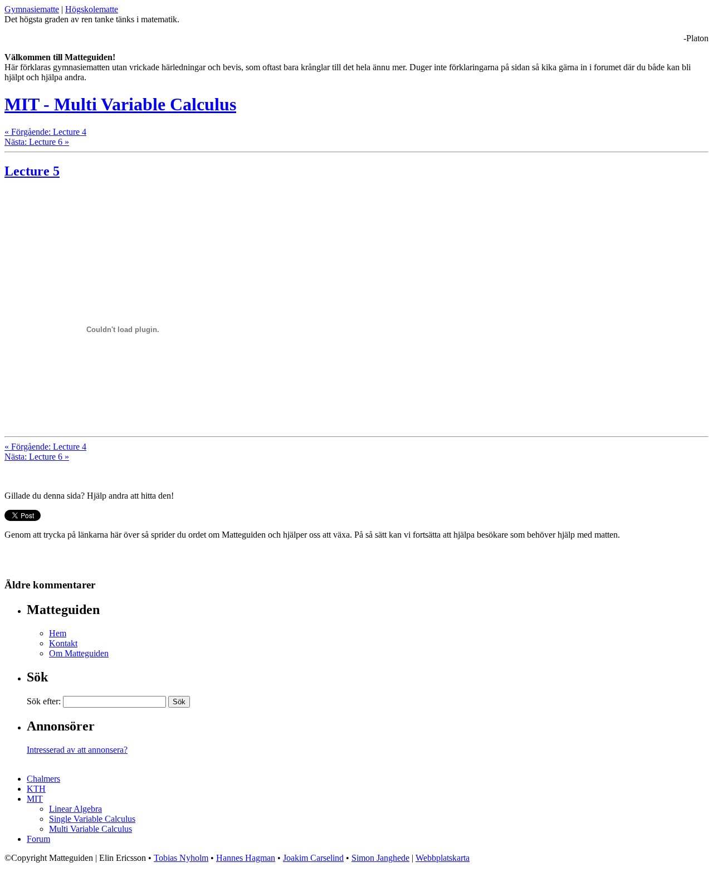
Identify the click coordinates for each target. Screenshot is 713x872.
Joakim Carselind (313, 858)
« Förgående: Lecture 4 (45, 132)
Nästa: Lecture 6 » (36, 142)
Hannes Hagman (245, 858)
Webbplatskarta (443, 858)
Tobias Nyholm (181, 858)
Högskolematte (91, 9)
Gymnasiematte (31, 9)
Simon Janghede (380, 858)
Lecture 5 (32, 171)
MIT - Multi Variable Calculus (120, 104)
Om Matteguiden (79, 653)
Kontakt (63, 643)
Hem (57, 633)
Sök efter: (44, 701)
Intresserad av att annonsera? (77, 749)
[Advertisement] (134, 206)
